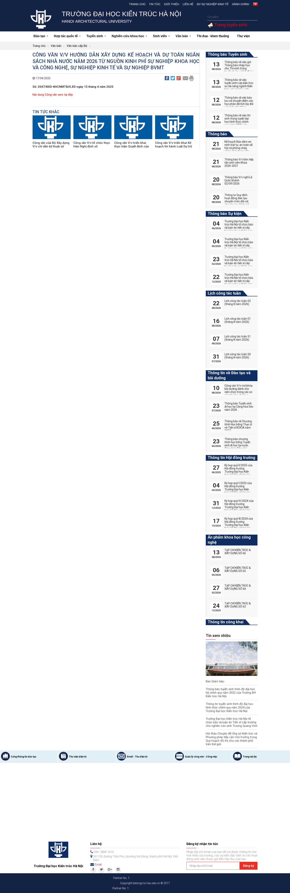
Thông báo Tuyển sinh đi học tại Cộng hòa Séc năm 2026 (239, 406)
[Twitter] (102, 870)
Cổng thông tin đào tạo (23, 756)
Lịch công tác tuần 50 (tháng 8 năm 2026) (238, 356)
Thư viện (243, 36)
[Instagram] (118, 870)
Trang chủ (137, 4)
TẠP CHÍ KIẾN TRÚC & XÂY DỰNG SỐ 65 (238, 569)
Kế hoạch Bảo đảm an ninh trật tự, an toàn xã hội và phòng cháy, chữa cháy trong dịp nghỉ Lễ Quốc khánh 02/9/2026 (239, 149)
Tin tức (154, 4)
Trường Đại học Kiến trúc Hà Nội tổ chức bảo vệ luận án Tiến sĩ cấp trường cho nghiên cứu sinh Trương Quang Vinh (231, 722)
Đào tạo (39, 36)
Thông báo (217, 134)
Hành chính (240, 4)
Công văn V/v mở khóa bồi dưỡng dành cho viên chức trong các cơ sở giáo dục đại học (239, 390)
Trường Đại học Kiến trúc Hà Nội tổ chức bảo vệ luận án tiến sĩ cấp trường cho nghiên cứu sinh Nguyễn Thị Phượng (239, 229)
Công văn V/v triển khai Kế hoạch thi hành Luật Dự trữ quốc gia (173, 146)
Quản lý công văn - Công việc (201, 756)
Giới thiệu (171, 4)
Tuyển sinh (94, 36)
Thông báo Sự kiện (224, 213)
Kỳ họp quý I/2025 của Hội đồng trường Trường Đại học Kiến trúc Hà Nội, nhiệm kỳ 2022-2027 (238, 489)
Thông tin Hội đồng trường (231, 457)
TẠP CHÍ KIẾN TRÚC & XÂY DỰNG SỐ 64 (238, 587)
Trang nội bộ (250, 756)
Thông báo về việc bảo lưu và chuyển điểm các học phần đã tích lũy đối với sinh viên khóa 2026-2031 (239, 104)
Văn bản (182, 36)
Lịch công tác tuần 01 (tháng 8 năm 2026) (238, 320)
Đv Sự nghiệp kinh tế (212, 4)
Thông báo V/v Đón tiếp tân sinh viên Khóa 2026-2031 (239, 162)
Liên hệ (188, 4)
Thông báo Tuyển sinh (227, 54)
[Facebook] (93, 870)
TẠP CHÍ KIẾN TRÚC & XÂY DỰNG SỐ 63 (238, 605)
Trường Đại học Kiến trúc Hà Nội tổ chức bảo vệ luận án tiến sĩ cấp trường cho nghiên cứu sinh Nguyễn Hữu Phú (239, 263)
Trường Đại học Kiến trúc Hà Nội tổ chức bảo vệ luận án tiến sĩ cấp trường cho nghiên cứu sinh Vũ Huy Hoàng (239, 281)
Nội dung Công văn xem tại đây (53, 94)
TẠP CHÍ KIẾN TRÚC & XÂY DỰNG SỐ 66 (238, 551)
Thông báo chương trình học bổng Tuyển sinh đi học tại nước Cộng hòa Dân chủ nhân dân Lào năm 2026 (237, 446)
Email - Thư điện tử (137, 756)
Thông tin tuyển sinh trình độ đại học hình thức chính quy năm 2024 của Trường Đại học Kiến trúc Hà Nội (229, 707)
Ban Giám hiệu (215, 681)
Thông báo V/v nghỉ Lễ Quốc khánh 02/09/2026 (238, 180)
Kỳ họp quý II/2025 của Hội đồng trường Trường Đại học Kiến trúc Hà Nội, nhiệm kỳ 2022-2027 (238, 471)
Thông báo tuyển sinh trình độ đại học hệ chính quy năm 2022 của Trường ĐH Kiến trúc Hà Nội (231, 692)
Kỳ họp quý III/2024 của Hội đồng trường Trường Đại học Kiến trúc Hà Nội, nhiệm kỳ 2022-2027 (239, 525)
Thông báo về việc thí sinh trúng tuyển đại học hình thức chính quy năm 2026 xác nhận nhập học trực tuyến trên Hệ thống (237, 123)
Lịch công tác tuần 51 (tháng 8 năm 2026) (238, 338)
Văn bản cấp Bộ (77, 46)
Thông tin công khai (225, 622)
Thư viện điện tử (77, 756)
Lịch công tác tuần (224, 293)
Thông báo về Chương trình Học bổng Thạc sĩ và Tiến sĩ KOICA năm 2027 (238, 426)
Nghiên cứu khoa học (128, 36)
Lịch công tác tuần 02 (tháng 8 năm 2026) (238, 302)
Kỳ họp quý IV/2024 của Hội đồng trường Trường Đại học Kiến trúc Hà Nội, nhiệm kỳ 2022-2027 (239, 507)
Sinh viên (160, 36)
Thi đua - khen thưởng (213, 36)
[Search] (254, 17)
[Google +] (110, 870)
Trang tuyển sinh (230, 24)
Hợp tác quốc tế (66, 36)
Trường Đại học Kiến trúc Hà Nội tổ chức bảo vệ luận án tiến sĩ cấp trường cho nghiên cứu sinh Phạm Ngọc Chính (239, 245)
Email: (98, 864)
